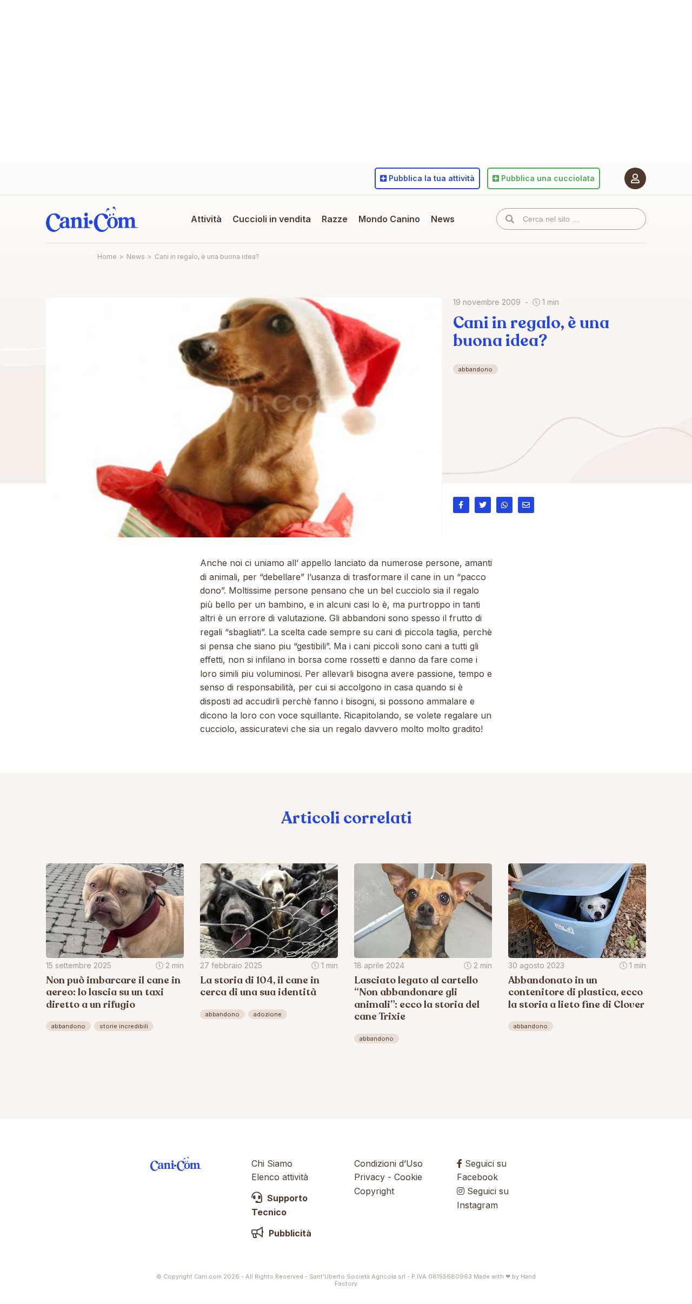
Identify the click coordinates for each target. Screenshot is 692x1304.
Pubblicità (289, 1233)
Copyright (374, 1191)
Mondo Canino (389, 219)
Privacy (369, 1177)
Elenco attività (279, 1177)
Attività (206, 219)
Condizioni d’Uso (388, 1163)
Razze (335, 219)
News (443, 219)
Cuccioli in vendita (271, 219)
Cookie (408, 1177)
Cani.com (92, 218)
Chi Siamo (271, 1163)
